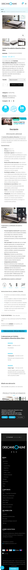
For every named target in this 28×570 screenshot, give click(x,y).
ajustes (20, 414)
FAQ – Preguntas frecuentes (9, 493)
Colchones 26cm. (12, 96)
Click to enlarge (23, 35)
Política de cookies (7, 507)
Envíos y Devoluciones (7, 498)
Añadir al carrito (16, 84)
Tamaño (4, 79)
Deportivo (6, 468)
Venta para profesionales (8, 516)
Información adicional (14, 134)
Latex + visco (7, 472)
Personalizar (20, 417)
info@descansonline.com (10, 543)
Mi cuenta (4, 518)
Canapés (4, 479)
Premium (6, 477)
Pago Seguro (5, 500)
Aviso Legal (5, 502)
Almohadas (5, 481)
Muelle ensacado (8, 474)
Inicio (4, 11)
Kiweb (17, 562)
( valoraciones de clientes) (15, 53)
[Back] (2, 9)
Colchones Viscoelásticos (8, 97)
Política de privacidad (7, 504)
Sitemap (4, 523)
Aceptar (4, 417)
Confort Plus (11, 92)
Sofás (3, 483)
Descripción (14, 129)
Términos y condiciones (8, 495)
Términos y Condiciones (8, 564)
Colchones (5, 461)
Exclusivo (6, 470)
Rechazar (12, 417)
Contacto (4, 514)
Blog (3, 486)
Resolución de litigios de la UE (9, 521)
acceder (6, 386)
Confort (6, 463)
